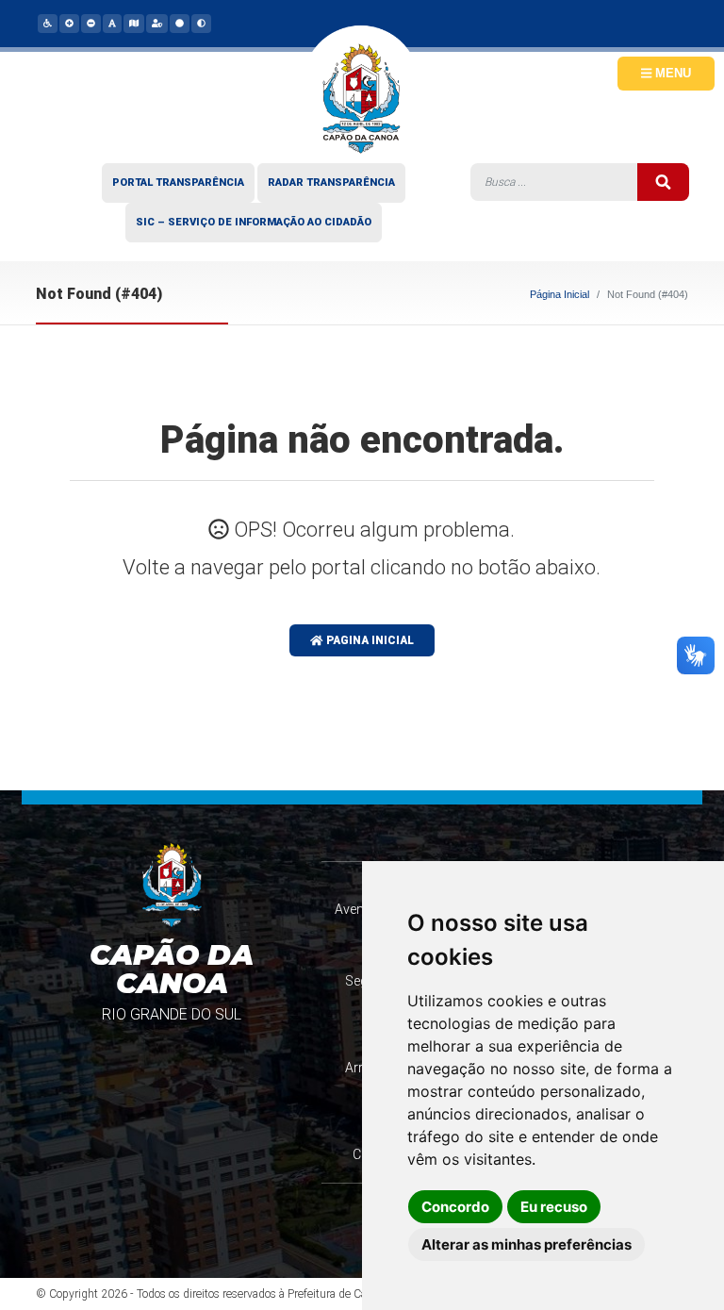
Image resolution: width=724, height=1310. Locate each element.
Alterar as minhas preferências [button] (526, 1244)
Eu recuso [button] (553, 1207)
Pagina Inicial (368, 640)
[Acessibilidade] (47, 22)
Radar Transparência (331, 182)
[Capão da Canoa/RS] (362, 104)
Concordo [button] (455, 1207)
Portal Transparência (178, 182)
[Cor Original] (178, 22)
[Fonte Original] (111, 22)
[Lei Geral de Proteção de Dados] (156, 22)
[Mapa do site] (133, 22)
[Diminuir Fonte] (90, 22)
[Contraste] (200, 22)
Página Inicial (559, 294)
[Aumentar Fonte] (68, 22)
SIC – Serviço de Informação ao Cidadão (253, 222)
